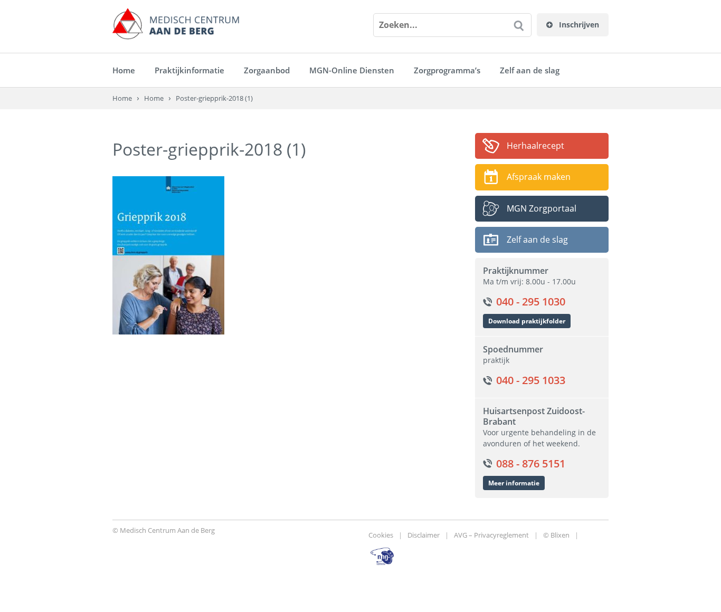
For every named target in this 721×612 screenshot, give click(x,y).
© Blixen (556, 535)
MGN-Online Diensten (351, 70)
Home (123, 70)
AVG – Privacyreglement (491, 535)
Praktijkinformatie (189, 70)
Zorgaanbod (267, 70)
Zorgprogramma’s (447, 70)
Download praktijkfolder (526, 321)
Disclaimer (423, 535)
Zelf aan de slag (529, 70)
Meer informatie (513, 483)
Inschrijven (578, 25)
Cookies (380, 535)
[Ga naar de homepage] (175, 24)
